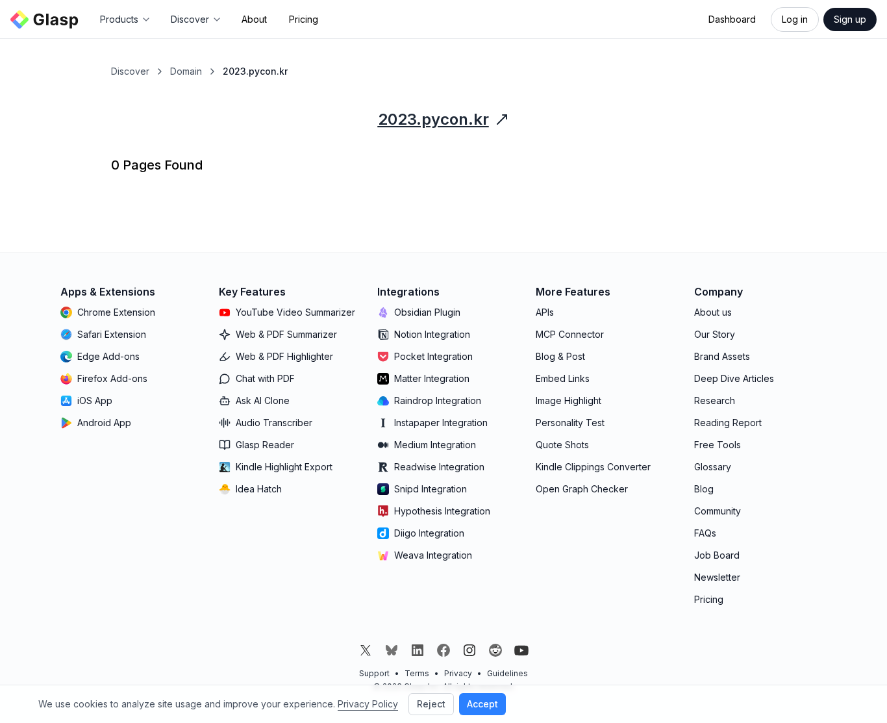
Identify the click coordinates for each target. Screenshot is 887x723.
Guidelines (507, 673)
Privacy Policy (368, 703)
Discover (130, 71)
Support (374, 673)
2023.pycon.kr (433, 119)
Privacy (458, 673)
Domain (186, 71)
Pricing (303, 19)
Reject (431, 703)
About (254, 19)
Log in (795, 19)
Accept (482, 703)
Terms (417, 673)
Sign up (850, 19)
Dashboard (732, 19)
